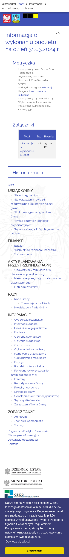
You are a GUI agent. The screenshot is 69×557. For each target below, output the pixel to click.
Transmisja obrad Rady (35, 303)
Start (11, 185)
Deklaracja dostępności (23, 439)
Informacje (47, 87)
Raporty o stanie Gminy (29, 383)
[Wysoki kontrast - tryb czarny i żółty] (30, 15)
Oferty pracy (22, 345)
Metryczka (24, 63)
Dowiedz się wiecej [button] (18, 541)
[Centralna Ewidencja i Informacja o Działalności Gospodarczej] (23, 494)
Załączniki (23, 125)
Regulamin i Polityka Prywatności (28, 431)
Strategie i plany (24, 391)
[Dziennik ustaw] (23, 471)
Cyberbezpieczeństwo (28, 319)
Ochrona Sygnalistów (27, 336)
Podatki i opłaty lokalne (29, 366)
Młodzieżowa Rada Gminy (30, 307)
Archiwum (20, 416)
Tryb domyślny (12, 15)
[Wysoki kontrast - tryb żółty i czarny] (35, 15)
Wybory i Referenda (27, 400)
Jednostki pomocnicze (28, 421)
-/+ (58, 33)
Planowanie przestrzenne (30, 353)
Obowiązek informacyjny (23, 435)
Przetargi (19, 379)
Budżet (18, 245)
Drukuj (55, 55)
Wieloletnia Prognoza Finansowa (35, 250)
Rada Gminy (22, 299)
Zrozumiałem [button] (34, 550)
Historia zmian (28, 172)
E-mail (60, 55)
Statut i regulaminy (26, 195)
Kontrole (19, 332)
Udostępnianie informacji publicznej (36, 396)
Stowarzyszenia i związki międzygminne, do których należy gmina (32, 204)
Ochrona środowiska (27, 341)
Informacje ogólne (26, 324)
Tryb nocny (18, 15)
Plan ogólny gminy (26, 286)
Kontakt (13, 444)
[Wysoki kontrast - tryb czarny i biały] (25, 15)
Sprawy (19, 425)
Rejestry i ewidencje (26, 387)
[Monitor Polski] (23, 482)
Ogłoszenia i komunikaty (29, 349)
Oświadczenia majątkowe (30, 357)
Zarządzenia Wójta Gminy (30, 404)
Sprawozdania (23, 254)
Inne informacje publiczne (30, 328)
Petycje (19, 362)
